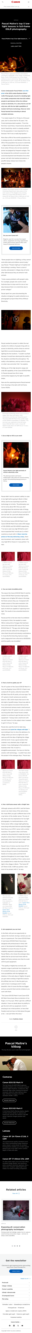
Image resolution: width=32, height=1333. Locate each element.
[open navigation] (29, 38)
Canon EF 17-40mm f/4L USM (16, 1159)
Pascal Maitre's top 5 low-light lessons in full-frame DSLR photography (16, 26)
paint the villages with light (19, 729)
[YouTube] (22, 1326)
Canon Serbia (15, 1322)
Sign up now (16, 1271)
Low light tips (16, 46)
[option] (16, 1220)
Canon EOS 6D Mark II (12, 1108)
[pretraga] (2, 2)
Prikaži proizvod (9, 1100)
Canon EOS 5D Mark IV (13, 1082)
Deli (16, 1030)
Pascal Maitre (16, 43)
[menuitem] (16, 43)
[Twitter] (18, 1326)
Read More (16, 484)
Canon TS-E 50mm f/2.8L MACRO (6, 911)
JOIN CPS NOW (16, 248)
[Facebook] (10, 1326)
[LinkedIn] (14, 1326)
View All (15, 1193)
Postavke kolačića (16, 1317)
